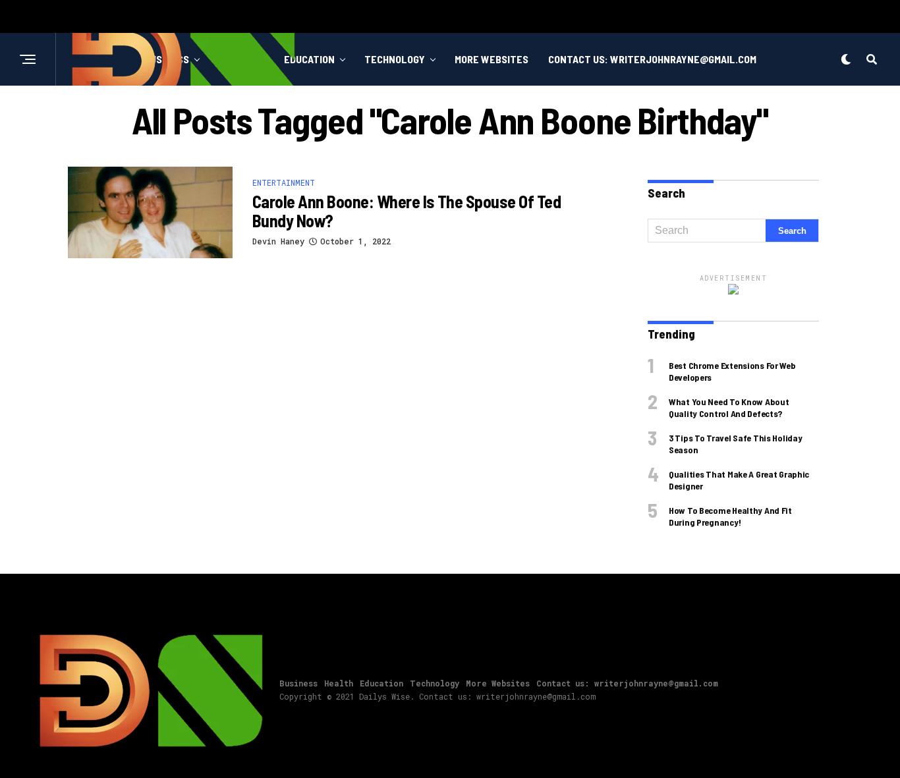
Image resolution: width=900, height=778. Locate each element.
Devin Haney (278, 241)
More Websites (491, 59)
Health (338, 683)
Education (309, 59)
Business (298, 683)
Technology (394, 59)
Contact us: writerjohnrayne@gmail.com (652, 59)
